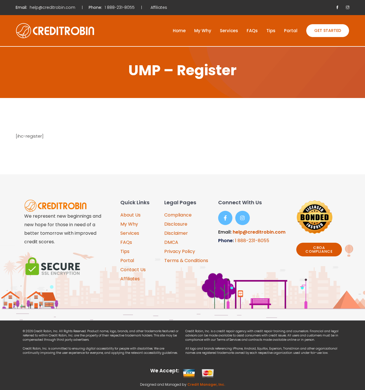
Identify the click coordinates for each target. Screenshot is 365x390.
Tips (270, 31)
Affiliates (159, 7)
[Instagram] (242, 218)
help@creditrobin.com (259, 232)
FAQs (252, 31)
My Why (202, 31)
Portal (290, 31)
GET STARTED (327, 30)
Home (179, 31)
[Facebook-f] (225, 218)
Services (229, 31)
